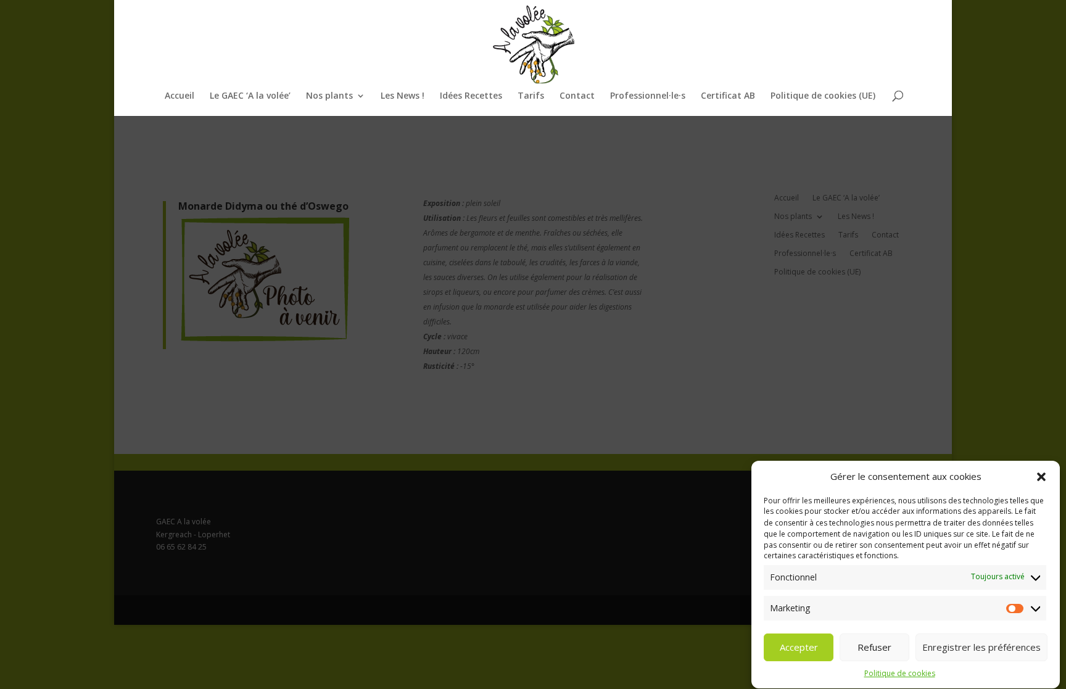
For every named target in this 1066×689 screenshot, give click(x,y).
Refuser (874, 647)
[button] (1041, 477)
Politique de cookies (899, 673)
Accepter (799, 647)
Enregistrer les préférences (981, 647)
